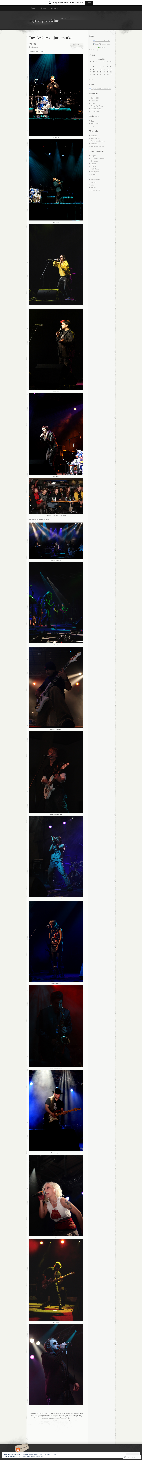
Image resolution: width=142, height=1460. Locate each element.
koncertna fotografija (52, 1415)
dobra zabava (69, 1413)
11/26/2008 (76, 45)
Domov (33, 8)
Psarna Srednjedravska (98, 141)
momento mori (49, 1417)
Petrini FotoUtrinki (97, 106)
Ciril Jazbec (94, 101)
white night (52, 1418)
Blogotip (93, 156)
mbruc (32, 44)
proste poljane (95, 179)
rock (55, 1417)
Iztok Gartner (95, 169)
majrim (93, 174)
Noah (92, 177)
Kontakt (43, 8)
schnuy (93, 185)
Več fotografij (93, 50)
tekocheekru (77, 1417)
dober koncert (61, 1413)
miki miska (54, 8)
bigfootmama (54, 1413)
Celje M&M (95, 98)
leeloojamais (61, 1415)
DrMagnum (94, 161)
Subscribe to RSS (21, 1450)
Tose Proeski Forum (97, 146)
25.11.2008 (44, 1413)
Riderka (93, 182)
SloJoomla (94, 143)
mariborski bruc (77, 1415)
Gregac (93, 103)
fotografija (76, 1413)
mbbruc (39, 1417)
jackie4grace (95, 171)
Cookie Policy (39, 1456)
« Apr (91, 79)
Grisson (93, 164)
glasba (81, 1413)
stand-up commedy (61, 1417)
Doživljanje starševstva (98, 158)
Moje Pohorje (95, 138)
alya (49, 1413)
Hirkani (93, 166)
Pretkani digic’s (96, 109)
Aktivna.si (94, 136)
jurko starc (43, 1415)
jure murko (37, 1415)
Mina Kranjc (95, 123)
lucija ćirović (68, 1415)
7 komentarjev (32, 1413)
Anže (92, 121)
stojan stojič (70, 1417)
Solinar (93, 187)
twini (92, 126)
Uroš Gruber (95, 111)
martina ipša (33, 1417)
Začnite (89, 3)
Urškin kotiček (95, 190)
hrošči (32, 1415)
